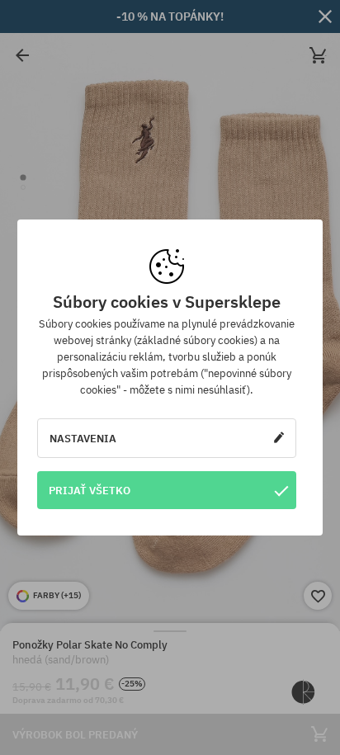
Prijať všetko (89, 490)
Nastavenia (83, 438)
